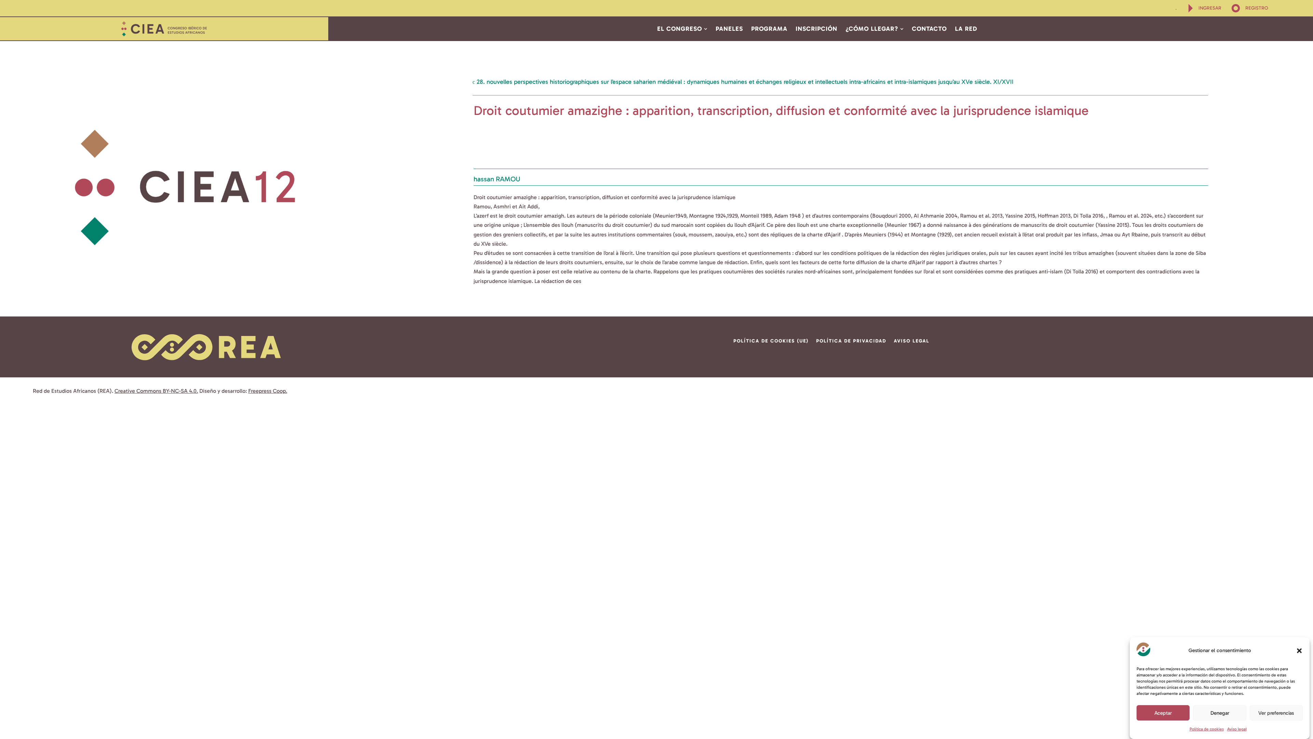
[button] (1299, 650)
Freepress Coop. (267, 391)
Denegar (1219, 713)
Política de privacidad (851, 341)
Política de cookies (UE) (771, 341)
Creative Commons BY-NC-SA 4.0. (156, 391)
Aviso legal (1237, 729)
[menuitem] (1176, 8)
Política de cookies (1207, 729)
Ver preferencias (1276, 713)
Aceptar (1163, 713)
